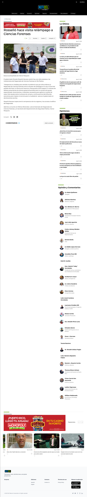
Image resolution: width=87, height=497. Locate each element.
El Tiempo (73, 13)
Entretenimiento (53, 13)
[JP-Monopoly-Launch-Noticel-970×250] (34, 423)
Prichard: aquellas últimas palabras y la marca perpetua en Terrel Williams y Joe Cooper (70, 165)
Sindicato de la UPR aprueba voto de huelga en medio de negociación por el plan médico (70, 96)
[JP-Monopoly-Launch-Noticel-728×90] (30, 25)
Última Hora (14, 13)
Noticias (22, 13)
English (32, 484)
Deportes (45, 13)
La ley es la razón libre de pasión (69, 176)
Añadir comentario (49, 123)
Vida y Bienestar (64, 13)
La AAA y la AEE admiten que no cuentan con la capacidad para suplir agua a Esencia (70, 58)
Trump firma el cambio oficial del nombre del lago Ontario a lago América (69, 71)
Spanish (33, 482)
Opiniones (37, 13)
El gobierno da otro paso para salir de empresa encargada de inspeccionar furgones (70, 83)
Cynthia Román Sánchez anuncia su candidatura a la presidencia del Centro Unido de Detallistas (70, 45)
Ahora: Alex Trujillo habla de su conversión (13, 451)
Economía (29, 13)
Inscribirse (82, 2)
